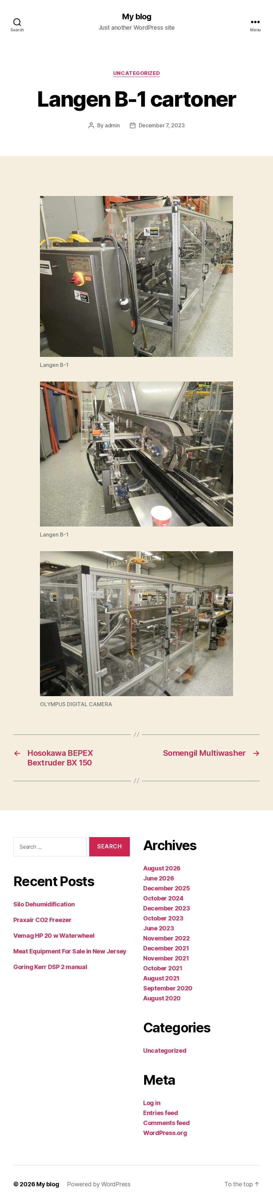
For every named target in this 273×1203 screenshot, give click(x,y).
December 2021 (166, 948)
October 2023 (163, 918)
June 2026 (158, 878)
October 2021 (162, 968)
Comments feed (166, 1122)
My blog (136, 17)
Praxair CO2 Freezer (42, 919)
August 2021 (161, 978)
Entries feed (160, 1112)
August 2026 (161, 868)
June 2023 (158, 928)
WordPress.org (165, 1132)
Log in (151, 1102)
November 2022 (166, 938)
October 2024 (163, 898)
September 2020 (167, 988)
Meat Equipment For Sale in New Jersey (70, 951)
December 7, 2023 (162, 125)
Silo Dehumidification (44, 904)
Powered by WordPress (99, 1184)
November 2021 (166, 958)
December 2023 (166, 908)
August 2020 (162, 998)
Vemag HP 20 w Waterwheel (54, 935)
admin (112, 125)
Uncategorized (136, 73)
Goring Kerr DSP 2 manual (50, 966)
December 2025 (166, 888)
